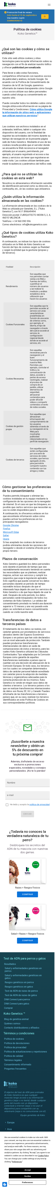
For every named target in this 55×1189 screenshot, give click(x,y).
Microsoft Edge (11, 532)
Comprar (8, 1008)
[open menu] (49, 4)
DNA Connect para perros (17, 999)
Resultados (10, 964)
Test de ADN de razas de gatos (21, 995)
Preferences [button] (17, 1162)
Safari (6, 535)
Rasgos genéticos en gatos (19, 986)
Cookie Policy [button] (43, 1156)
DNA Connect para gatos (16, 1003)
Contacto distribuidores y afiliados (21, 1027)
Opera (6, 539)
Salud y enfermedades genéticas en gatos (23, 977)
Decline (27, 1176)
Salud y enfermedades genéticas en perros (23, 969)
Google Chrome (11, 525)
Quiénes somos (12, 1023)
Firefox (6, 528)
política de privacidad (39, 804)
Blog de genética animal (16, 1019)
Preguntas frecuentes (15, 1068)
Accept (27, 1170)
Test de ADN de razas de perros (21, 991)
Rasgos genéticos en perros (19, 982)
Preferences (27, 1182)
